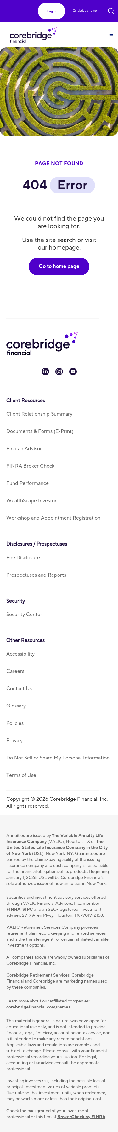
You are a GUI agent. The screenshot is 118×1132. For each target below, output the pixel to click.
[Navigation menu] (111, 30)
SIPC (27, 909)
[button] (51, 11)
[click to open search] (111, 10)
